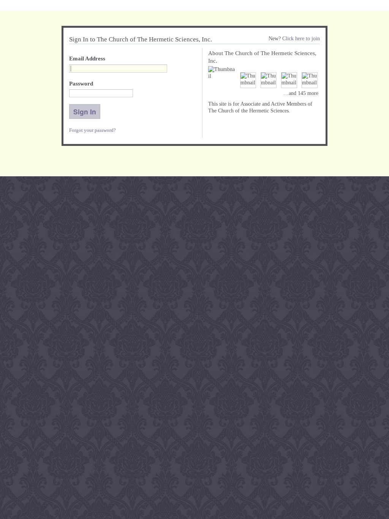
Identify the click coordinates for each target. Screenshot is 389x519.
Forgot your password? (92, 130)
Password (81, 84)
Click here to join (301, 38)
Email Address (87, 58)
